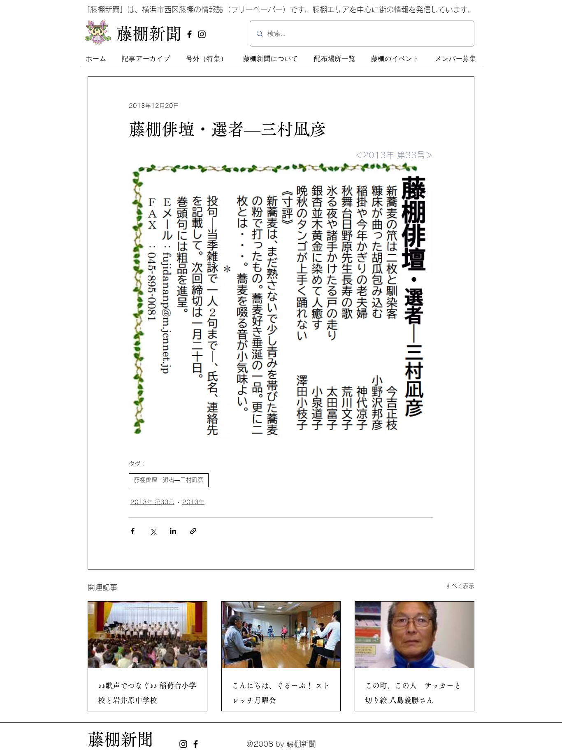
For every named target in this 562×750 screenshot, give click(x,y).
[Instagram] (202, 34)
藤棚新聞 (120, 739)
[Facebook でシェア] (133, 531)
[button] (146, 59)
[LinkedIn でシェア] (173, 531)
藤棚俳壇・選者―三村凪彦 (168, 480)
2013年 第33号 (152, 502)
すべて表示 (460, 586)
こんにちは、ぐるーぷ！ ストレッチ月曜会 (281, 693)
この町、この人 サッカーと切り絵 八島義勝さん (413, 693)
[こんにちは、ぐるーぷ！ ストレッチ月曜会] (281, 635)
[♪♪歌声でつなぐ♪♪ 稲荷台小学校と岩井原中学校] (147, 635)
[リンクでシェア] (193, 531)
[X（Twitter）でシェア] (153, 531)
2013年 (193, 502)
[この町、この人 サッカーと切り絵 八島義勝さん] (414, 635)
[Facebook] (189, 34)
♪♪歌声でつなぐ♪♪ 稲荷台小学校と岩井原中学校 (147, 693)
